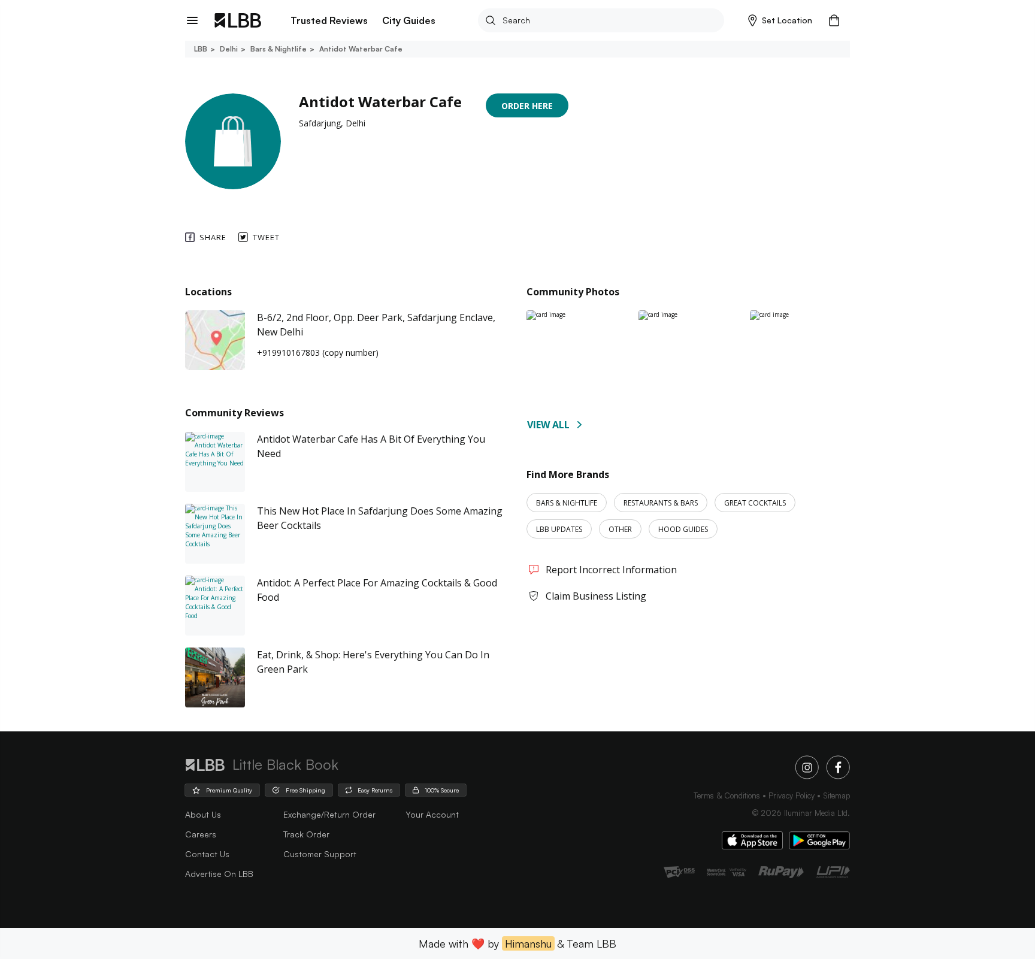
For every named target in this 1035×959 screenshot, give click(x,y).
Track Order (306, 834)
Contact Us (207, 854)
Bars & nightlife (278, 48)
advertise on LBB (219, 874)
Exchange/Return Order (329, 814)
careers (200, 834)
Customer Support (319, 854)
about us (203, 814)
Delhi (229, 48)
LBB (200, 48)
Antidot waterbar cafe (360, 48)
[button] (780, 20)
